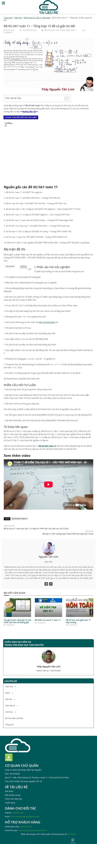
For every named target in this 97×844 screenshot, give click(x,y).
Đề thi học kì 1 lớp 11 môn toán (37, 18)
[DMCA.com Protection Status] (9, 757)
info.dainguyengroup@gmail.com (25, 816)
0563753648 (56, 670)
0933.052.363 (18, 812)
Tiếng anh (9, 724)
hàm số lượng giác (47, 322)
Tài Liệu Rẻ (71, 834)
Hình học (9, 712)
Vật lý (7, 693)
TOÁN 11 (73, 30)
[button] (48, 686)
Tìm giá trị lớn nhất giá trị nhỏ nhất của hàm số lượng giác (17, 621)
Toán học (18, 18)
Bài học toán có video (14, 718)
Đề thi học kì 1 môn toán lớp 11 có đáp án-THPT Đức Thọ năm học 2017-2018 (36, 528)
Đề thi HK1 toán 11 (19, 519)
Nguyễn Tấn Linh (29, 30)
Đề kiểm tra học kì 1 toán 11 (48, 620)
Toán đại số (10, 705)
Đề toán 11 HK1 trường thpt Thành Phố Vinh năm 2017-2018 (67, 534)
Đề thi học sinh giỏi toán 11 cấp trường (78, 621)
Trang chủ (8, 18)
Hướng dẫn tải (29, 111)
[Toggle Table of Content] (65, 98)
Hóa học (8, 699)
